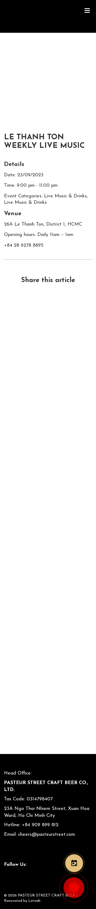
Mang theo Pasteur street (48, 503)
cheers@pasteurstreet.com (46, 834)
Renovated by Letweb (22, 901)
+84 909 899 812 (40, 825)
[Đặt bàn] (74, 863)
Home (10, 78)
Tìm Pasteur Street (48, 685)
